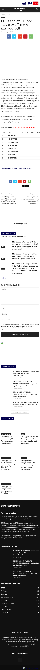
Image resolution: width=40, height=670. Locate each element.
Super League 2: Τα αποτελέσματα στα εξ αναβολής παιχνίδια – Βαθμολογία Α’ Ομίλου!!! (9, 200)
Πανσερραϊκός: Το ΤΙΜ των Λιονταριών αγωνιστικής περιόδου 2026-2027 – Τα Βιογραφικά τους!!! (18, 530)
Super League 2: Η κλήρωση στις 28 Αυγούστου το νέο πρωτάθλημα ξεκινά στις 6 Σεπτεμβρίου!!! (19, 518)
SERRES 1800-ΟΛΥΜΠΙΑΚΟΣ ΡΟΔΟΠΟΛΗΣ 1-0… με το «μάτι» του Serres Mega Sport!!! (25, 394)
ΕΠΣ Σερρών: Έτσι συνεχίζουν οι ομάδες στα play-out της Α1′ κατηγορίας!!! (30, 200)
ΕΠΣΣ (8, 14)
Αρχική (3, 14)
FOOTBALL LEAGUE (7, 603)
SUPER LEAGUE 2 (6, 434)
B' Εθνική (4, 606)
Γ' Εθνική (4, 591)
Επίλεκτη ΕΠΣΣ (6, 609)
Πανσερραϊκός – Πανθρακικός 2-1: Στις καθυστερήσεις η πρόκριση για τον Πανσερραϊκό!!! (28, 465)
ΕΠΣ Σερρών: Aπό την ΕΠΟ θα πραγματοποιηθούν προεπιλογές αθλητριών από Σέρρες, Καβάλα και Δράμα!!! (20, 524)
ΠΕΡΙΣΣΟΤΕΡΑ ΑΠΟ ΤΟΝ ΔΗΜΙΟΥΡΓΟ (14, 236)
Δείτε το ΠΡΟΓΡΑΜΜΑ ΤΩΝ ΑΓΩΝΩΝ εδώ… (17, 168)
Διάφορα (23, 458)
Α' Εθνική (4, 600)
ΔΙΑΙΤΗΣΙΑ (4, 612)
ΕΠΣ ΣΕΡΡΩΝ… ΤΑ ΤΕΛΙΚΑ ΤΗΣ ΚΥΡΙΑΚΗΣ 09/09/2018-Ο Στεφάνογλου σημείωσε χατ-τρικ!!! (26, 384)
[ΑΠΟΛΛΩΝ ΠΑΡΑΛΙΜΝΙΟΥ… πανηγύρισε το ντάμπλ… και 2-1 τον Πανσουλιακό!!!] (6, 374)
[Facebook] (20, 660)
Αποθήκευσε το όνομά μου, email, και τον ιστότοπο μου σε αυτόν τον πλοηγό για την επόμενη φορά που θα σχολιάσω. (20, 327)
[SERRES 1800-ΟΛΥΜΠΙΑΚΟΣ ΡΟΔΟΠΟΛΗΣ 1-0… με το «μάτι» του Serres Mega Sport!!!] (6, 394)
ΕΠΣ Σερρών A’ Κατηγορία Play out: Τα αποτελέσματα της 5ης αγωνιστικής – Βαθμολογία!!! (24, 256)
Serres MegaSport (20, 224)
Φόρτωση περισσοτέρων (19, 412)
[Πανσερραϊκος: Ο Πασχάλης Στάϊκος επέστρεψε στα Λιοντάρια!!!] (10, 479)
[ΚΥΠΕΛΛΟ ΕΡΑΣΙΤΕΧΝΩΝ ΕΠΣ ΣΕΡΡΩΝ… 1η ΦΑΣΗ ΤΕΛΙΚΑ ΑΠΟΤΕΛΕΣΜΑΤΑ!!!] (6, 405)
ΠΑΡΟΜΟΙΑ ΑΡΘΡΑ (8, 234)
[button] (37, 9)
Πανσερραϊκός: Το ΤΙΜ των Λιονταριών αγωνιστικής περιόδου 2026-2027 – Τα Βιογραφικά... (9, 465)
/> (22, 668)
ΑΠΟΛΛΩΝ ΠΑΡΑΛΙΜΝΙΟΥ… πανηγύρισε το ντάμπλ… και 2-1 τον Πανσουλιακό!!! (26, 373)
